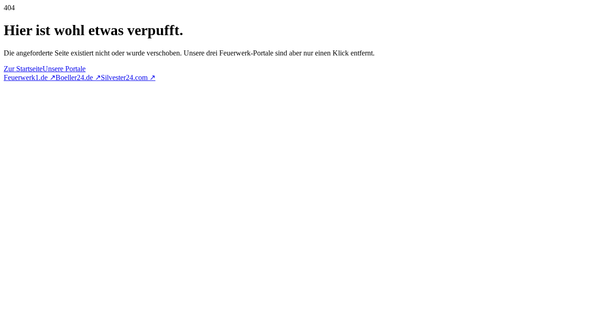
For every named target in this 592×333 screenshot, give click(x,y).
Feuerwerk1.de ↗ (30, 77)
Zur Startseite (23, 69)
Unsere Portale (64, 69)
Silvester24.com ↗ (128, 77)
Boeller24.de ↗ (78, 77)
